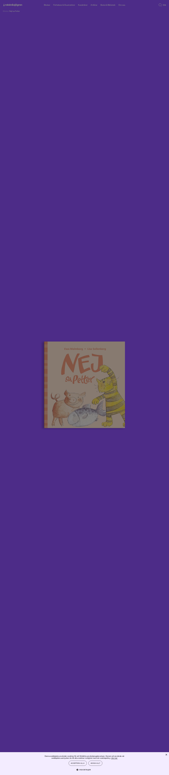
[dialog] (84, 387)
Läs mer (114, 758)
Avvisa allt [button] (95, 763)
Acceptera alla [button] (78, 763)
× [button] (166, 755)
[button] (84, 769)
